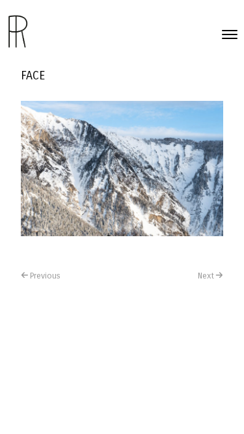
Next (206, 276)
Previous (45, 276)
